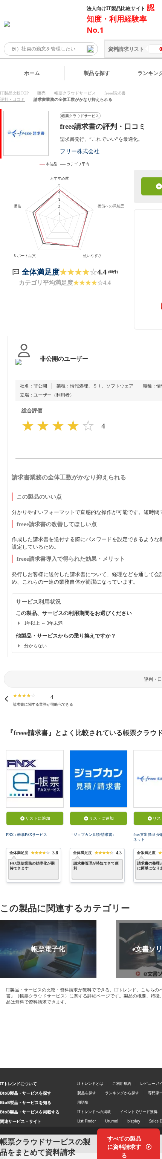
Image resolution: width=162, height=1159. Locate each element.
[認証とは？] (23, 366)
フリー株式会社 (79, 151)
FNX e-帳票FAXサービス (26, 835)
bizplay (133, 1121)
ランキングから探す (122, 1092)
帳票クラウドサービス (75, 93)
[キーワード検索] (90, 49)
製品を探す (97, 72)
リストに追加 (37, 818)
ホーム (32, 72)
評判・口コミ (12, 99)
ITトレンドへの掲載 (94, 1111)
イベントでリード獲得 (138, 1111)
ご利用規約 (121, 1083)
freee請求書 (114, 93)
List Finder (86, 1121)
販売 (41, 93)
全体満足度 (41, 272)
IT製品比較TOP (14, 93)
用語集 (83, 1102)
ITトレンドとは (90, 1083)
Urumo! (111, 1121)
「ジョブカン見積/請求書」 (93, 835)
